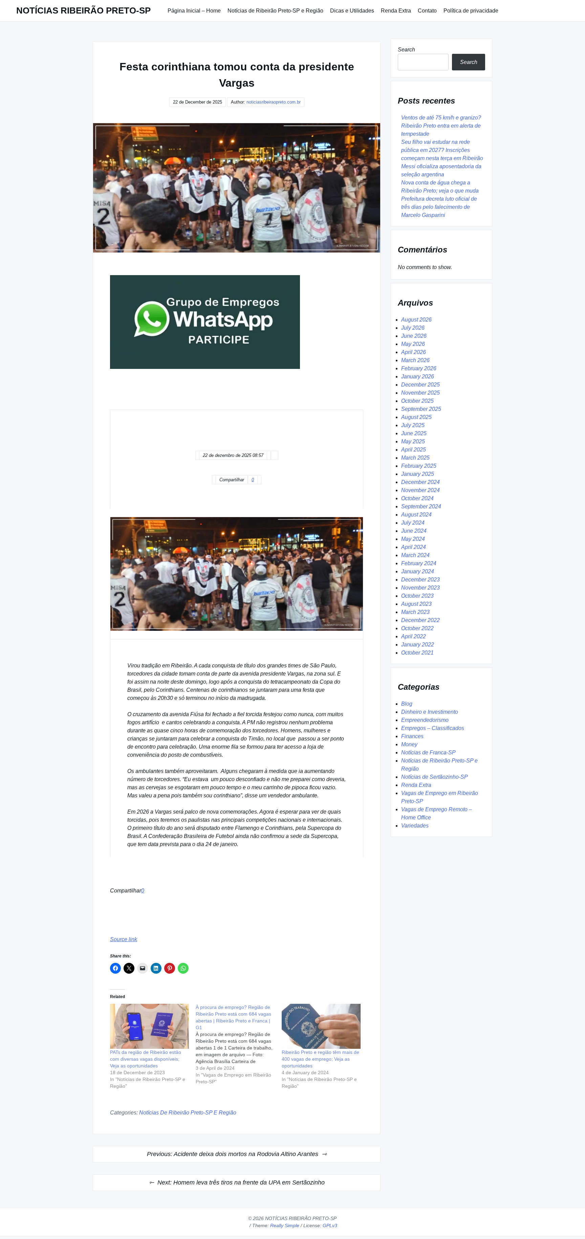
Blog (406, 704)
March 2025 (415, 458)
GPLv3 (330, 1225)
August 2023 (416, 604)
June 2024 (414, 531)
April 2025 (413, 449)
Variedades (415, 825)
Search (406, 49)
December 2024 (420, 482)
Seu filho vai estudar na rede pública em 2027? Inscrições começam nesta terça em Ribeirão (442, 150)
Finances (412, 736)
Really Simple (284, 1225)
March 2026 (415, 360)
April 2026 (413, 352)
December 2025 (420, 385)
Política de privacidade (470, 11)
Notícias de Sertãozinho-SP (434, 777)
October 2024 (417, 498)
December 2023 (420, 579)
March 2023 (415, 612)
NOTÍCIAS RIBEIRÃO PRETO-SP (83, 10)
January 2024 (417, 571)
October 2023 (417, 596)
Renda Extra (396, 11)
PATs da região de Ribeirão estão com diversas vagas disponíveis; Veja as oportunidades (145, 1058)
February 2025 (418, 466)
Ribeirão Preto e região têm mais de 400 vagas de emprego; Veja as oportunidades (320, 1058)
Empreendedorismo (425, 720)
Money (409, 744)
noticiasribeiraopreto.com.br (273, 102)
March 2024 (415, 555)
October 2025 (417, 401)
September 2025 (421, 409)
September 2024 (421, 506)
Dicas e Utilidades (352, 11)
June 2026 (414, 336)
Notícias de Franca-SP (428, 752)
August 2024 (416, 514)
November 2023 (420, 588)
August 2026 (416, 320)
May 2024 (413, 539)
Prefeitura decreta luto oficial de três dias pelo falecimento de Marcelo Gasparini (439, 207)
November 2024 (420, 490)
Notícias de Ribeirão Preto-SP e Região (275, 11)
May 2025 (413, 441)
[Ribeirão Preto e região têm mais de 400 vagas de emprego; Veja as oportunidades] (321, 1026)
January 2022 (417, 644)
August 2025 (416, 417)
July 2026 (413, 328)
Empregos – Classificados (432, 728)
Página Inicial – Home (194, 11)
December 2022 (420, 620)
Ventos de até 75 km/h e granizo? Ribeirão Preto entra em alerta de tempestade (441, 126)
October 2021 (417, 653)
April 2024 (413, 547)
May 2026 (413, 344)
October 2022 (417, 628)
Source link (123, 939)
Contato (427, 11)
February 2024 (418, 563)
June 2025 (414, 433)
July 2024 (413, 523)
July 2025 (413, 425)
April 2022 (413, 636)
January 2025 (417, 474)
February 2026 (418, 368)
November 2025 (420, 393)
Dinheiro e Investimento (429, 712)
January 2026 (417, 376)
